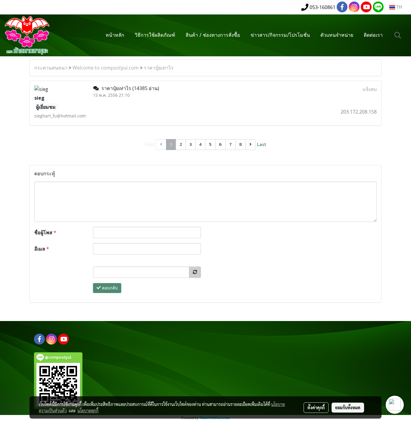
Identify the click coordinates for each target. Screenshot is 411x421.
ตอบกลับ (109, 288)
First (150, 144)
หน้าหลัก (115, 35)
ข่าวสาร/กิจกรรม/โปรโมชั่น (280, 35)
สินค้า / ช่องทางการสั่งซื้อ (213, 35)
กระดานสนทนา (50, 67)
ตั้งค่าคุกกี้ (316, 407)
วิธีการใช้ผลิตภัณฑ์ (155, 35)
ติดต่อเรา (373, 35)
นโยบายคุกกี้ (87, 410)
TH (398, 7)
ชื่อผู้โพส (45, 232)
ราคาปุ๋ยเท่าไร (159, 67)
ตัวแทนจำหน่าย (336, 35)
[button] (397, 35)
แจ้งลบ (370, 89)
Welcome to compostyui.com (106, 67)
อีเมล (41, 248)
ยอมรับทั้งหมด (347, 407)
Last (261, 144)
